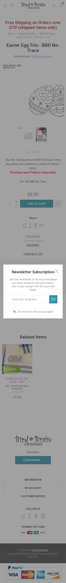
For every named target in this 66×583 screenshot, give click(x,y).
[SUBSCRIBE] (53, 299)
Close (56, 270)
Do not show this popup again (35, 311)
